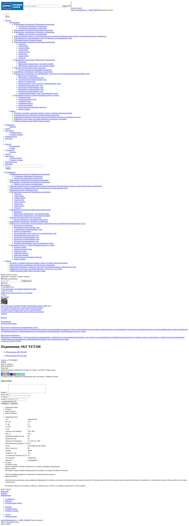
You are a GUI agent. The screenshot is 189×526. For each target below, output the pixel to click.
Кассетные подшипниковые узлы (150, 337)
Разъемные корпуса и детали (75, 331)
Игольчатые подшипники (48, 329)
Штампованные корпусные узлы (126, 337)
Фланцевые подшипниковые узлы (13, 337)
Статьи (7, 514)
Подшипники (15, 146)
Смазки (12, 148)
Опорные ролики (137, 329)
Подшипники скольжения (153, 329)
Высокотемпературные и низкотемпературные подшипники (80, 329)
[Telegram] (23, 374)
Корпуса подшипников (63, 337)
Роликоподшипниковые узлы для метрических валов (49, 339)
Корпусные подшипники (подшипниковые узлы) (46, 331)
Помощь (4, 493)
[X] (11, 374)
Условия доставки (16, 134)
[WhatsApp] (17, 374)
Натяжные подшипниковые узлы (16, 339)
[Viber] (14, 374)
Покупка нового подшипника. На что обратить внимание (22, 312)
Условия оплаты (16, 133)
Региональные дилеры (13, 503)
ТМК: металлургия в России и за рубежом (16, 293)
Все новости (5, 285)
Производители (11, 136)
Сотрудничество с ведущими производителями (18, 289)
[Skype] (20, 374)
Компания (4, 491)
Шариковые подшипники (10, 329)
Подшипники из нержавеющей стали (117, 329)
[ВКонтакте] (2, 374)
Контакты (9, 138)
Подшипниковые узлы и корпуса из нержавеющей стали (93, 337)
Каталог (8, 20)
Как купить (9, 131)
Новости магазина (10, 279)
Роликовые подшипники (29, 329)
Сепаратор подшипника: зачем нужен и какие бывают (21, 310)
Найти (8, 168)
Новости (13, 127)
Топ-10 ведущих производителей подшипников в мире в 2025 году (26, 306)
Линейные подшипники (19, 331)
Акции (7, 129)
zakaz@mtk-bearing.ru (78, 10)
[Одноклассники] (5, 374)
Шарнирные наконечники (172, 329)
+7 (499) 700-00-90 (94, 10)
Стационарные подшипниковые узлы (40, 337)
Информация (6, 495)
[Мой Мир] (8, 374)
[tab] (96, 407)
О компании (9, 125)
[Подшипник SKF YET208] (15, 352)
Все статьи (5, 297)
